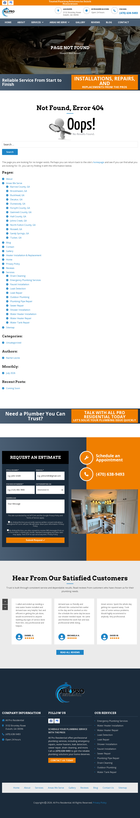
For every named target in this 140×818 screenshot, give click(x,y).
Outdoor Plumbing (19, 297)
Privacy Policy (13, 263)
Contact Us (108, 787)
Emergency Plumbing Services (25, 280)
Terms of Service (32, 518)
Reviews (10, 268)
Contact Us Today (62, 760)
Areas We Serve (14, 183)
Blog (8, 242)
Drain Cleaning (18, 275)
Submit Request (34, 540)
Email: (40, 470)
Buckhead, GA (17, 195)
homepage (98, 162)
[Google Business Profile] (11, 2)
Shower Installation (20, 309)
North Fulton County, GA (23, 224)
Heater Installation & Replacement (23, 255)
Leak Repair (16, 292)
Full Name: (12, 470)
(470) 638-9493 (128, 13)
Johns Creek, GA (18, 220)
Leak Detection (18, 288)
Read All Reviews (70, 652)
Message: (11, 498)
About (9, 178)
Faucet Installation (19, 284)
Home (9, 259)
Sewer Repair (17, 305)
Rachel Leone (13, 357)
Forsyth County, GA (20, 207)
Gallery (9, 251)
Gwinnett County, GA (20, 212)
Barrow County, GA (20, 186)
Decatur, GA (16, 199)
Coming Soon (13, 388)
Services (10, 272)
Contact (10, 246)
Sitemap (10, 327)
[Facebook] (5, 2)
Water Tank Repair (20, 322)
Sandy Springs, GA (19, 233)
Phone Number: (14, 484)
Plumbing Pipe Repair (21, 301)
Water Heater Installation (23, 314)
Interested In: (44, 484)
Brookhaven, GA (18, 190)
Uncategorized (13, 342)
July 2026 (10, 373)
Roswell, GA (16, 229)
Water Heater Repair (20, 318)
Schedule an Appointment (109, 458)
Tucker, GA (15, 237)
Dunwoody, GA (17, 203)
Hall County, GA (18, 216)
